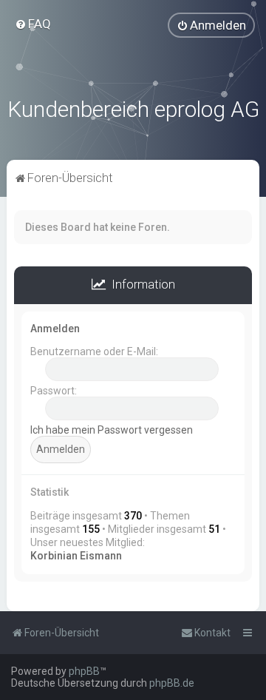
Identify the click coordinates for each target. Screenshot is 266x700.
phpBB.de (171, 683)
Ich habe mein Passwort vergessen (111, 430)
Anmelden (55, 328)
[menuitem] (33, 24)
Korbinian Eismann (76, 556)
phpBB (84, 671)
